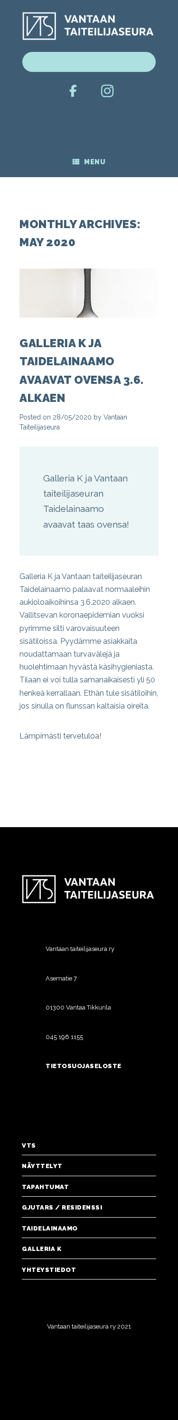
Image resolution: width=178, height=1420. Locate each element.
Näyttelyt (42, 1166)
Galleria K (41, 1248)
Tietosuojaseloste (84, 1066)
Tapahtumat (45, 1186)
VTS (29, 1145)
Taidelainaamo (50, 1228)
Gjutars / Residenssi (62, 1207)
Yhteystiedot (49, 1269)
